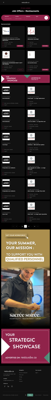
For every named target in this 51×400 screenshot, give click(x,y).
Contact (21, 381)
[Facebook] (4, 386)
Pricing (20, 376)
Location (17, 16)
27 (25, 226)
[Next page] (38, 226)
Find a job (21, 374)
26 (22, 226)
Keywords (7, 16)
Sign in (36, 372)
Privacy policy (45, 395)
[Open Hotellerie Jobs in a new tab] (30, 395)
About (20, 379)
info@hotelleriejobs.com (8, 380)
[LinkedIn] (8, 386)
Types (37, 16)
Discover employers (23, 372)
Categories (28, 16)
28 (28, 226)
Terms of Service (38, 395)
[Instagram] (12, 386)
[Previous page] (13, 226)
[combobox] (29, 19)
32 (34, 226)
